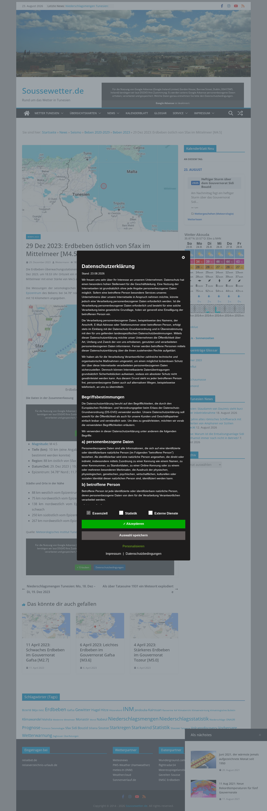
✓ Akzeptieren (133, 523)
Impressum (113, 553)
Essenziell (100, 513)
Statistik (131, 513)
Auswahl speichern (133, 535)
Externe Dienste (166, 513)
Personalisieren (133, 546)
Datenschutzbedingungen (143, 553)
